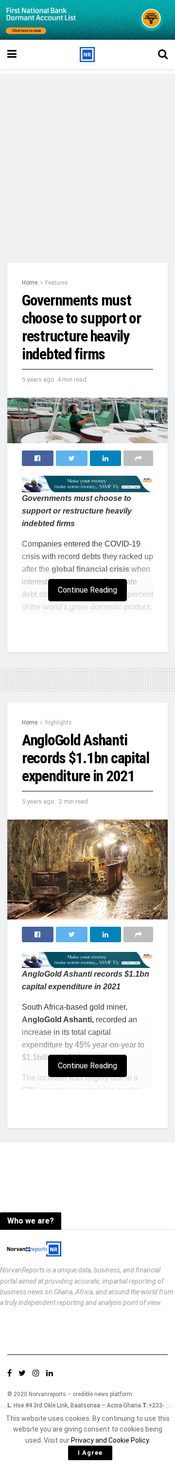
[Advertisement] (87, 161)
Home (29, 282)
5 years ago (38, 379)
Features (56, 282)
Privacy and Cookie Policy (110, 1440)
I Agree (90, 1452)
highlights (58, 722)
